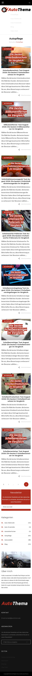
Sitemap (3, 664)
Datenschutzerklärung (8, 657)
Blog (12, 27)
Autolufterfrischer (10, 531)
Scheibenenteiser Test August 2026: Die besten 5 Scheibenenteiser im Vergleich (16, 453)
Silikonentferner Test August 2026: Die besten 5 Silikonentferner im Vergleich (16, 127)
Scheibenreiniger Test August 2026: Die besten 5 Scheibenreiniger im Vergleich (16, 345)
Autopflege (14, 14)
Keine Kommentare (26, 95)
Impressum (4, 660)
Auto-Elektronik (16, 19)
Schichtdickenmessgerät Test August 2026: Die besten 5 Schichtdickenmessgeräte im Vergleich (16, 181)
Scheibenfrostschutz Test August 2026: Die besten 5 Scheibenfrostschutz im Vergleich (16, 399)
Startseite (12, 42)
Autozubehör (9, 540)
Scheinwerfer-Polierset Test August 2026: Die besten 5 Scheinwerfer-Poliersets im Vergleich (16, 236)
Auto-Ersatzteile (16, 23)
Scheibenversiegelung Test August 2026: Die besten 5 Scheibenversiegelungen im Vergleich (16, 290)
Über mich (14, 31)
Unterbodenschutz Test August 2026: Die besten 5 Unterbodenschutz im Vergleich (16, 72)
